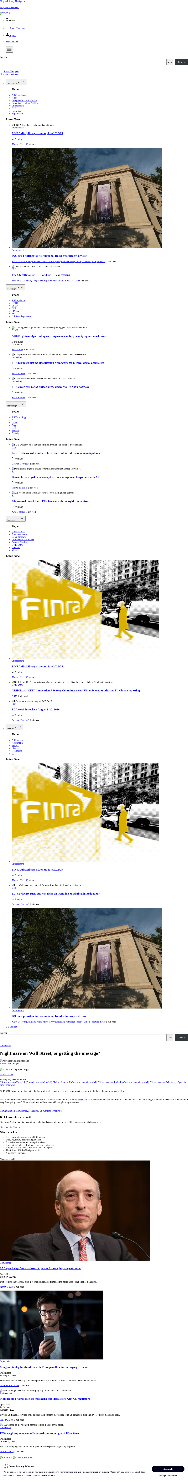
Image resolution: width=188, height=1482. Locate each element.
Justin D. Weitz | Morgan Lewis (26, 261)
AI (13, 420)
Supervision (17, 113)
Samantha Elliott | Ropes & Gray (63, 280)
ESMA (15, 305)
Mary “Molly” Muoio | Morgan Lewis (87, 261)
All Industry (17, 740)
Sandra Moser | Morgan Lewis (55, 261)
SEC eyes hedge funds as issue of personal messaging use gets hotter (40, 1268)
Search (3, 57)
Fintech (15, 430)
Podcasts (16, 547)
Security (15, 433)
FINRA (15, 311)
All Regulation (18, 300)
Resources (11, 520)
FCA (14, 308)
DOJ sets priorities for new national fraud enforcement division (49, 255)
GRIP (14, 696)
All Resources (18, 531)
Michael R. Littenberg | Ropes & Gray (29, 280)
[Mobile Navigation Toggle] (9, 50)
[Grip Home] (6, 1457)
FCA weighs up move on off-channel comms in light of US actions (39, 1433)
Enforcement (18, 105)
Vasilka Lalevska (19, 487)
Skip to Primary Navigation (12, 1)
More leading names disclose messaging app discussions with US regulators (45, 1398)
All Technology (19, 417)
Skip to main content (9, 7)
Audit (14, 97)
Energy (15, 745)
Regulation (11, 289)
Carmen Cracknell (20, 463)
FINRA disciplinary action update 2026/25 (37, 133)
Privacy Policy (48, 1475)
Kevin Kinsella (18, 373)
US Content (11, 1026)
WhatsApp (57, 1111)
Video (14, 550)
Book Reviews (19, 537)
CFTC (15, 303)
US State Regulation (21, 316)
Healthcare (17, 750)
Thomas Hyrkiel (19, 144)
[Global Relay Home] (23, 1457)
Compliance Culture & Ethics (25, 103)
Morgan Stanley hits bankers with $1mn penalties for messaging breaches (44, 1367)
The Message (81, 1099)
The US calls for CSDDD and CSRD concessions (41, 274)
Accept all (167, 1469)
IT (13, 753)
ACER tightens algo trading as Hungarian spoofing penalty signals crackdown (59, 336)
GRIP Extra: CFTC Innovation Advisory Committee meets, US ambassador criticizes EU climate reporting (76, 690)
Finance (15, 748)
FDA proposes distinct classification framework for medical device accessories (58, 362)
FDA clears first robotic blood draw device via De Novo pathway (50, 386)
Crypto (15, 425)
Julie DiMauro (18, 512)
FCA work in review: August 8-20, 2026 (36, 709)
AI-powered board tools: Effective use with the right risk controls (50, 501)
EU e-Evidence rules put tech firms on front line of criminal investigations (56, 452)
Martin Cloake (6, 1074)
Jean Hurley (17, 349)
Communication (7, 1111)
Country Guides (19, 542)
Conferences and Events (23, 539)
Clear (170, 62)
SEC (14, 313)
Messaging (33, 1111)
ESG (14, 108)
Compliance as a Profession (24, 100)
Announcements (19, 534)
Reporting (16, 111)
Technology (12, 406)
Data (14, 428)
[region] (94, 1470)
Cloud (14, 422)
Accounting (17, 743)
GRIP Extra (17, 545)
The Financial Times (9, 1385)
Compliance (12, 83)
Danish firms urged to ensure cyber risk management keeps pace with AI (55, 477)
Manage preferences (168, 1475)
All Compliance (19, 95)
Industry (10, 728)
